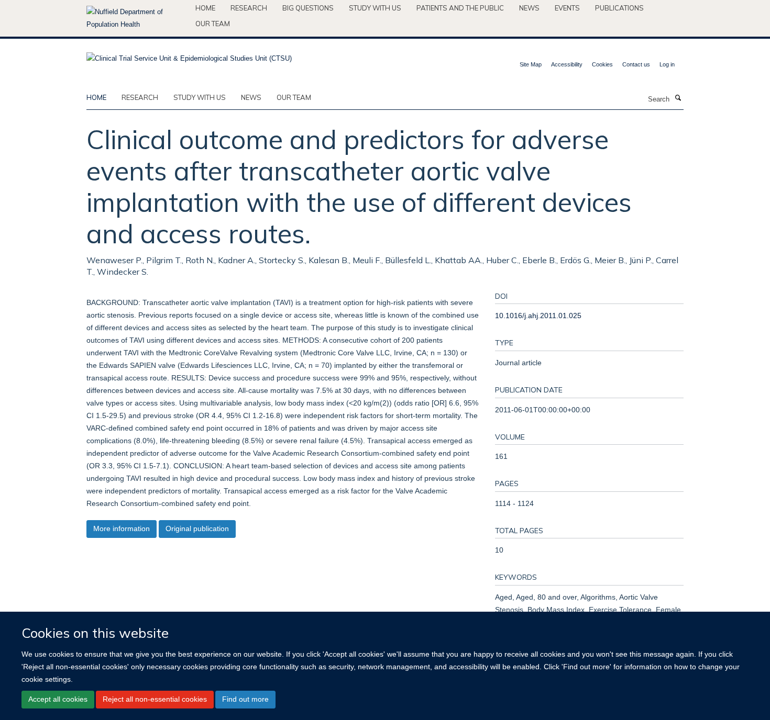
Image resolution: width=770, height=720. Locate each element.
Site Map (531, 64)
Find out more (245, 699)
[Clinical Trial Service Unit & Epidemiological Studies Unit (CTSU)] (189, 55)
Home (205, 8)
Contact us (636, 64)
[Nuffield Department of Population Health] (137, 18)
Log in (667, 64)
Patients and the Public (460, 8)
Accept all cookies (57, 699)
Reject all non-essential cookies (155, 699)
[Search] (678, 98)
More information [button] (121, 528)
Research (248, 8)
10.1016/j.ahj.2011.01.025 (538, 315)
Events (567, 8)
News (529, 8)
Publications (619, 8)
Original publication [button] (197, 528)
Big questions (308, 8)
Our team (212, 23)
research (140, 97)
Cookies (602, 64)
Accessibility (566, 64)
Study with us (375, 8)
